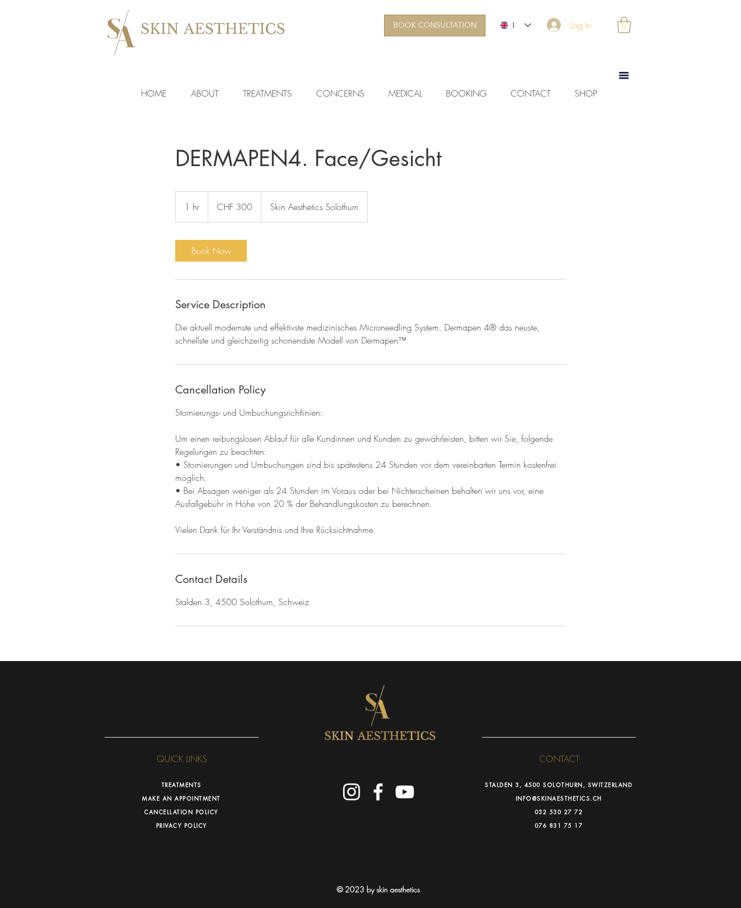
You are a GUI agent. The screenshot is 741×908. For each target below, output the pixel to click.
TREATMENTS (182, 784)
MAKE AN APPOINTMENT (181, 798)
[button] (624, 25)
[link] (211, 251)
